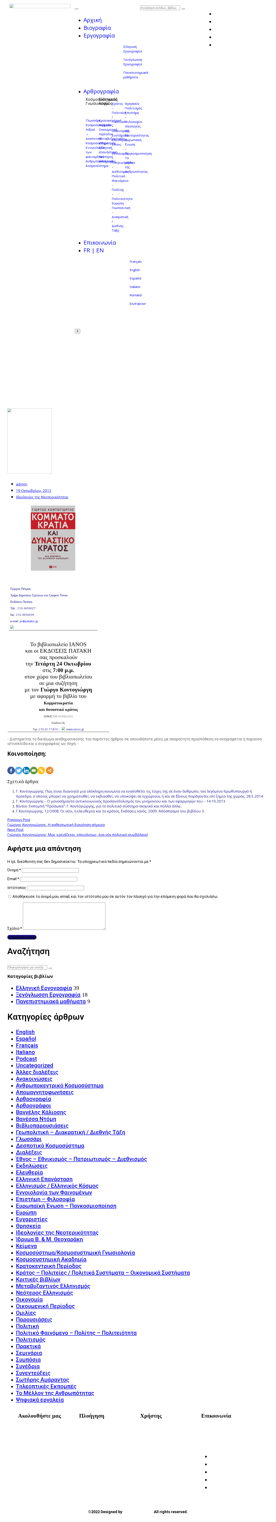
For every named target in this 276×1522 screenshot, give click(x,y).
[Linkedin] (26, 765)
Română (136, 295)
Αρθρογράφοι (33, 1105)
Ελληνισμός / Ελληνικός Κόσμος (57, 1186)
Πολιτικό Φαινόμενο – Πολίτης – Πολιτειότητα (122, 187)
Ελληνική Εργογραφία (132, 48)
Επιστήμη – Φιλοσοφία (45, 1199)
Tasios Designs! (138, 1511)
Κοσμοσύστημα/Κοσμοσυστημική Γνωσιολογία (75, 1252)
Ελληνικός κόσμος (108, 101)
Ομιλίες (26, 1313)
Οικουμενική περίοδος (108, 131)
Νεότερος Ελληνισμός (44, 1293)
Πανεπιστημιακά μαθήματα (135, 74)
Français (136, 261)
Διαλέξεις (29, 1152)
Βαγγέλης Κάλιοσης (41, 1112)
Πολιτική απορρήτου (162, 1435)
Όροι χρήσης (155, 1429)
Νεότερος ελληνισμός (107, 158)
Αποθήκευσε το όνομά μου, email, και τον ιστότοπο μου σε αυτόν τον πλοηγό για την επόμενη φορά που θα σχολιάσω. (115, 896)
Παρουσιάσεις (34, 1319)
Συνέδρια (28, 1366)
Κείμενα (26, 1246)
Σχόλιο (14, 928)
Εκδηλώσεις (32, 1165)
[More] (49, 765)
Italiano (135, 286)
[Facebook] (11, 765)
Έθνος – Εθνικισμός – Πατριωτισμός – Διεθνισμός (81, 1159)
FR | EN (93, 250)
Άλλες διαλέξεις (37, 1072)
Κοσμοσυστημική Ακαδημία (51, 1259)
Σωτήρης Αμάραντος (42, 1379)
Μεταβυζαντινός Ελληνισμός (53, 1286)
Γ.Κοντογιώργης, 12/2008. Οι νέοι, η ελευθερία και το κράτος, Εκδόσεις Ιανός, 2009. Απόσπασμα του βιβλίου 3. (110, 811)
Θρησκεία (132, 103)
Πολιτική (27, 1326)
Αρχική (92, 20)
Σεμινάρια (29, 1353)
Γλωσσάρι (93, 120)
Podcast (26, 1059)
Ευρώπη (118, 203)
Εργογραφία (99, 35)
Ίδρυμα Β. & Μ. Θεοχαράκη (49, 1239)
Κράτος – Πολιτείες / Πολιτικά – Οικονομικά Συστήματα (120, 119)
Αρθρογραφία (101, 91)
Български (138, 303)
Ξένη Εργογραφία (98, 1448)
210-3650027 (26, 608)
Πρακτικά (28, 1346)
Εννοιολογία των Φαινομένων (54, 1192)
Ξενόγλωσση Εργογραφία (132, 61)
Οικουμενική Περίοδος (45, 1306)
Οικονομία (29, 1299)
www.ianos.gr (75, 729)
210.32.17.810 (48, 729)
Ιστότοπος (16, 887)
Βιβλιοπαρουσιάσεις (42, 1125)
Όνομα (14, 870)
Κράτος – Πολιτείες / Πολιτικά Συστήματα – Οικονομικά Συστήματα (103, 1272)
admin (21, 484)
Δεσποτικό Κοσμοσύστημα (50, 1145)
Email (13, 878)
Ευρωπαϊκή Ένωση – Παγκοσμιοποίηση (66, 1206)
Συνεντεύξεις (33, 1373)
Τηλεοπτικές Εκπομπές (46, 1386)
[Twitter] (18, 765)
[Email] (34, 765)
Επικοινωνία (99, 242)
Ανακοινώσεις (34, 1079)
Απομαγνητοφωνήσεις (45, 1092)
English (135, 270)
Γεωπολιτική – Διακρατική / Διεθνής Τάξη (70, 1132)
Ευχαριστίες (32, 1219)
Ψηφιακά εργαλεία (40, 1399)
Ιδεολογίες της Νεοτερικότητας (42, 497)
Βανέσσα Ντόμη (36, 1119)
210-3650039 (25, 615)
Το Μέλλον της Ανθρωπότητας (55, 1393)
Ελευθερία (119, 140)
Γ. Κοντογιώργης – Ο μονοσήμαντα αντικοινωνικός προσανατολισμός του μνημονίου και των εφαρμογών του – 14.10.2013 (120, 801)
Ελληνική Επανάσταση (44, 1179)
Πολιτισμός (133, 108)
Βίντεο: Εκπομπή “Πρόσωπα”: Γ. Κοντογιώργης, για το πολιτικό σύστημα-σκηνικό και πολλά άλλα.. (99, 806)
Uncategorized (34, 1065)
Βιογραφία (97, 27)
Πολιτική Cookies (159, 1442)
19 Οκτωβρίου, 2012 (33, 490)
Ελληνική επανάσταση (108, 149)
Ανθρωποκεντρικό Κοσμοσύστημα (60, 1085)
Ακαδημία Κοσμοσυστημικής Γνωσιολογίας (230, 1432)
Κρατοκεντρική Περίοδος (49, 1266)
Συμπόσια (28, 1359)
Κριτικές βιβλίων (38, 1279)
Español (135, 278)
